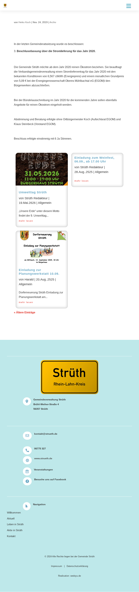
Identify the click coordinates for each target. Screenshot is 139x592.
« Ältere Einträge (24, 312)
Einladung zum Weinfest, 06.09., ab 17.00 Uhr (94, 159)
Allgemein (44, 203)
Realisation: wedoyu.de (69, 576)
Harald (29, 279)
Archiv (52, 22)
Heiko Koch (24, 22)
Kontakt (11, 536)
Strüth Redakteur (36, 198)
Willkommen (14, 512)
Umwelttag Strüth (33, 192)
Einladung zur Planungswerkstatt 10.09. (39, 271)
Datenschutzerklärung (77, 566)
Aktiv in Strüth (14, 530)
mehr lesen (26, 221)
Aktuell (10, 518)
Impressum (56, 566)
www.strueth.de (43, 458)
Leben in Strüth (15, 524)
